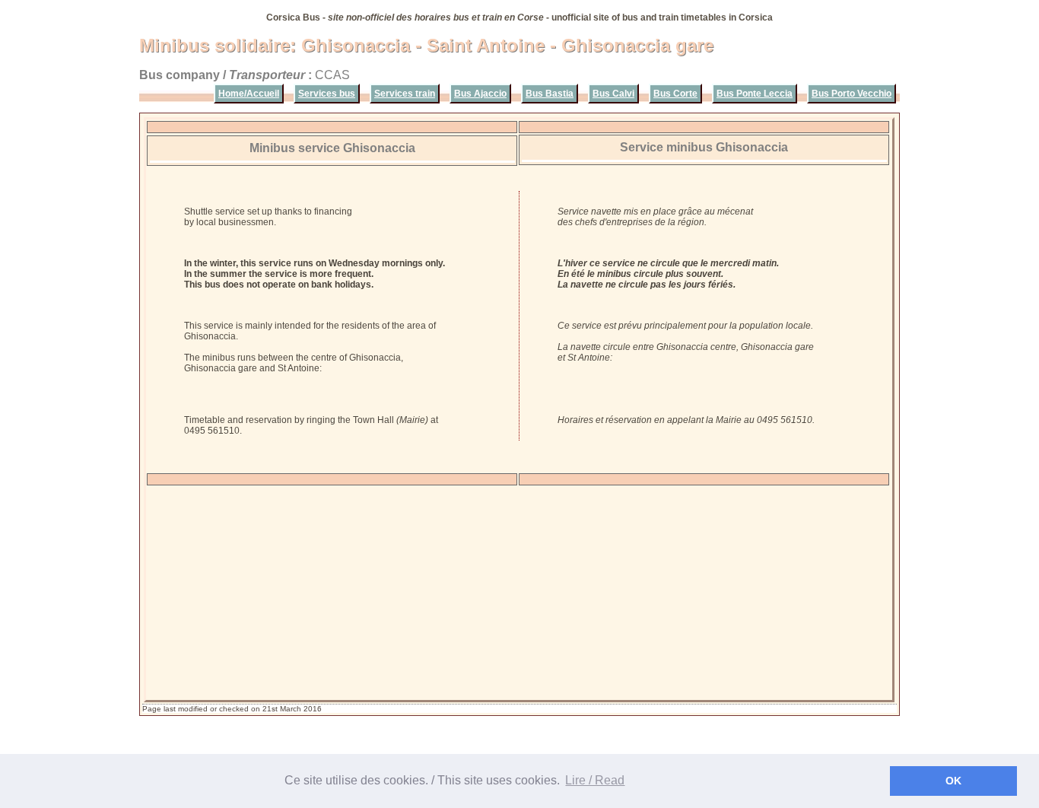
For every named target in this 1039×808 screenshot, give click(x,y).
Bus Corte (675, 93)
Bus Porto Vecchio (851, 93)
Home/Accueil (248, 93)
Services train (404, 93)
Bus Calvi (613, 93)
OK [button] (953, 781)
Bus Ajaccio (480, 93)
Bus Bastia (550, 93)
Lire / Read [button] (594, 780)
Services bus (326, 93)
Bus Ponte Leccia (754, 93)
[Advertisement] (518, 592)
